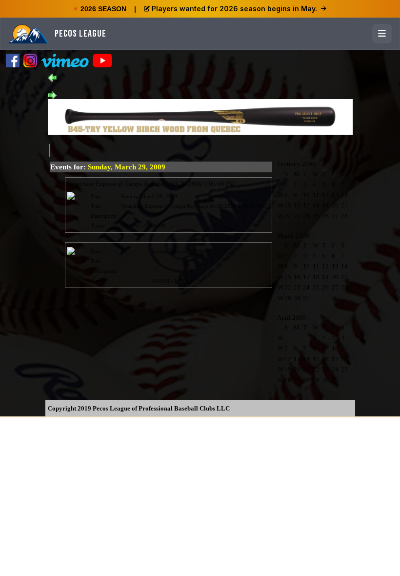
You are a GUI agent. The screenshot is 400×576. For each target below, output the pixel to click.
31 (306, 298)
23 (297, 216)
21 (344, 205)
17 (306, 205)
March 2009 (293, 235)
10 (306, 195)
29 (287, 298)
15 (287, 205)
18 (316, 205)
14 (344, 195)
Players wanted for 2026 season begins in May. (234, 8)
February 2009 (296, 163)
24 (306, 216)
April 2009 (291, 317)
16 (297, 205)
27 (335, 216)
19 (325, 205)
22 (287, 216)
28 (344, 216)
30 (297, 298)
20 (335, 205)
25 (316, 216)
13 (335, 195)
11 (316, 195)
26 (325, 216)
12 (325, 195)
